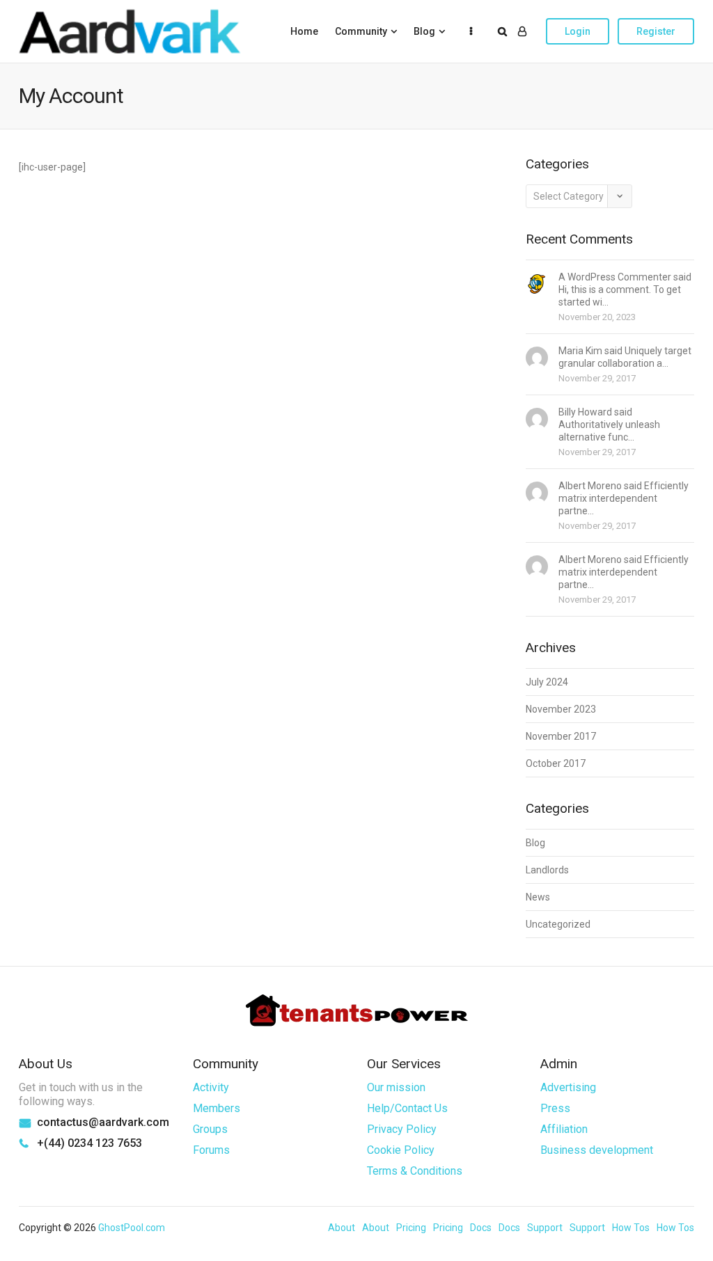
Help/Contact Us (407, 1108)
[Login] (522, 31)
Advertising (568, 1087)
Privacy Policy (402, 1129)
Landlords (547, 869)
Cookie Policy (400, 1150)
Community (361, 31)
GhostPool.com (131, 1227)
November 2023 (561, 709)
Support (545, 1227)
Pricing (411, 1227)
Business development (596, 1150)
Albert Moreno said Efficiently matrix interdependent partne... (623, 498)
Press (555, 1108)
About (341, 1227)
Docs (481, 1227)
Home (304, 31)
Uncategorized (558, 924)
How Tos (631, 1227)
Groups (210, 1129)
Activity (211, 1087)
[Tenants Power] (130, 31)
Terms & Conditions (414, 1170)
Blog (424, 31)
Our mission (396, 1087)
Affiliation (564, 1129)
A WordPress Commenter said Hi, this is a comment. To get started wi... (624, 289)
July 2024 (547, 682)
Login (577, 31)
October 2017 (556, 763)
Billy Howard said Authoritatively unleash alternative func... (609, 424)
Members (216, 1108)
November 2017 (561, 736)
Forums (211, 1150)
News (538, 897)
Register (655, 31)
